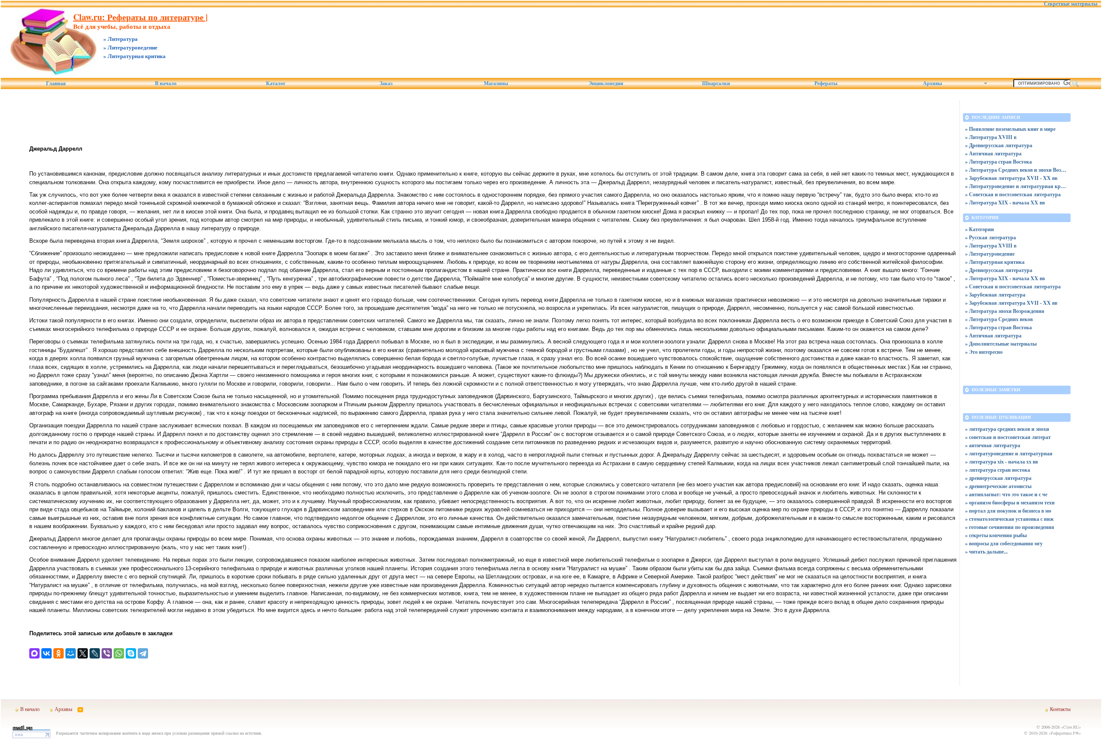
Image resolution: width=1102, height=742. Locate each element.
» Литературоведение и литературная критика (1016, 186)
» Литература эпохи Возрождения (1004, 311)
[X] (82, 653)
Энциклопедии (605, 83)
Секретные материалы (1070, 4)
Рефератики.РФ (1065, 733)
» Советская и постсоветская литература (1013, 194)
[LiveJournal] (95, 653)
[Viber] (107, 653)
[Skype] (131, 653)
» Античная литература (993, 153)
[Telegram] (143, 653)
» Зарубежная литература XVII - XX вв (1011, 178)
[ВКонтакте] (46, 653)
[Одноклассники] (58, 653)
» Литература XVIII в (990, 137)
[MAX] (34, 653)
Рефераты (825, 83)
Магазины (496, 83)
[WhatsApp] (119, 653)
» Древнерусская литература (998, 145)
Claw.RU (1071, 727)
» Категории (979, 229)
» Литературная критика (995, 262)
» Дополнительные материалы (1001, 343)
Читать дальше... (988, 551)
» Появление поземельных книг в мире (1010, 129)
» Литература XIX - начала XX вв (1005, 202)
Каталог (275, 83)
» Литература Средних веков (999, 319)
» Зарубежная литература (995, 294)
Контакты (1060, 708)
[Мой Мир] (70, 653)
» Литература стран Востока (998, 161)
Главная (56, 83)
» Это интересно (984, 352)
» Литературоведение (990, 253)
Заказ (386, 83)
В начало (165, 83)
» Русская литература (990, 237)
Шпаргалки (716, 83)
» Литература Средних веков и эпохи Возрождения (1016, 169)
